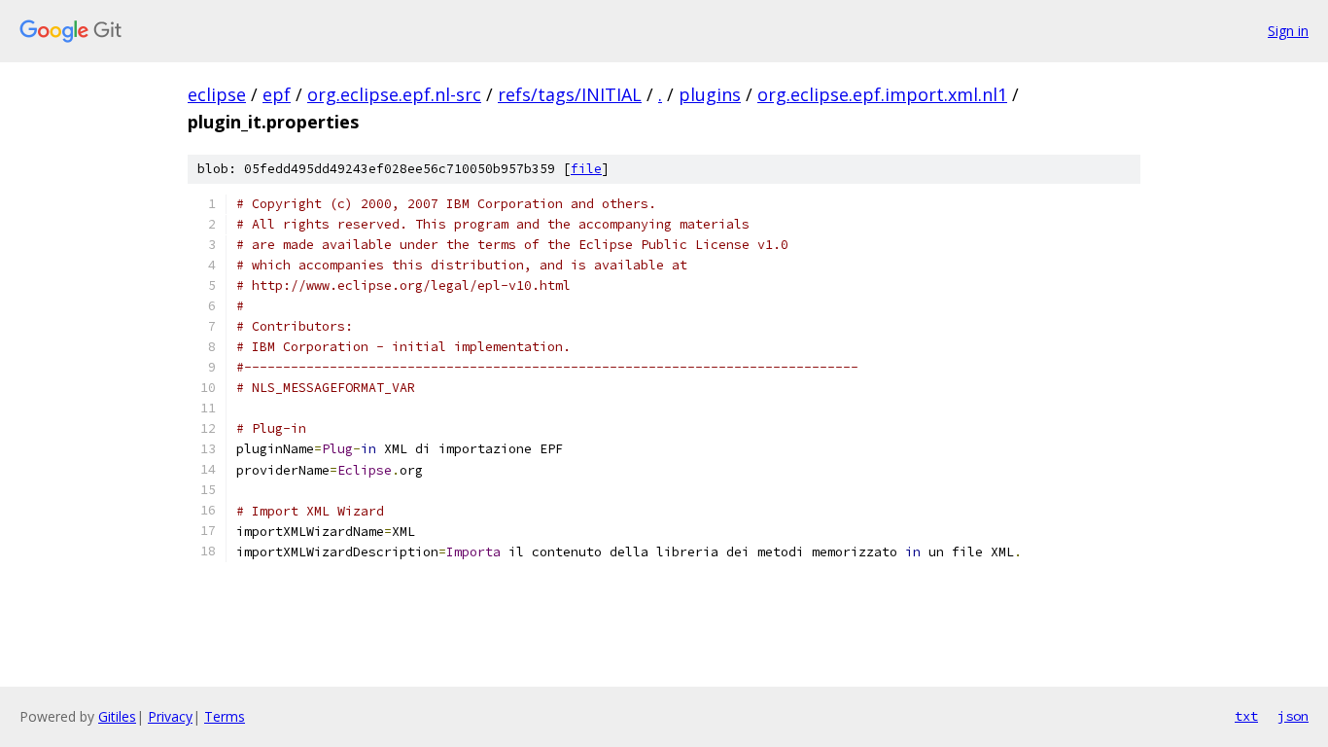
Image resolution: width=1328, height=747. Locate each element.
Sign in (1288, 30)
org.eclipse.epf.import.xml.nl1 (882, 94)
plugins (710, 94)
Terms (224, 716)
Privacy (170, 716)
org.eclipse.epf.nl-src (394, 94)
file (586, 168)
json (1293, 716)
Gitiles (117, 716)
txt (1246, 716)
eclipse (217, 94)
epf (276, 94)
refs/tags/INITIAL (570, 94)
